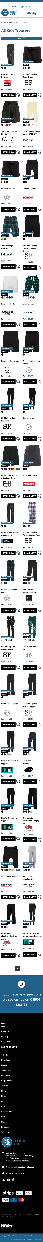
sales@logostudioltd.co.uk (22, 1167)
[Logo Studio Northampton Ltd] (13, 13)
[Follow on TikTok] (13, 1179)
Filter (20, 38)
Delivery (4, 1036)
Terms (3, 1214)
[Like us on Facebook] (4, 1180)
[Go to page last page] (32, 968)
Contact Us (6, 1041)
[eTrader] (21, 1226)
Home (3, 22)
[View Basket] (34, 14)
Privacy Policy (10, 1214)
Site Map (12, 1216)
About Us (5, 1031)
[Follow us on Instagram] (8, 1180)
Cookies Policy (21, 1214)
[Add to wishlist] (18, 95)
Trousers (11, 22)
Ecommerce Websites (17, 1240)
